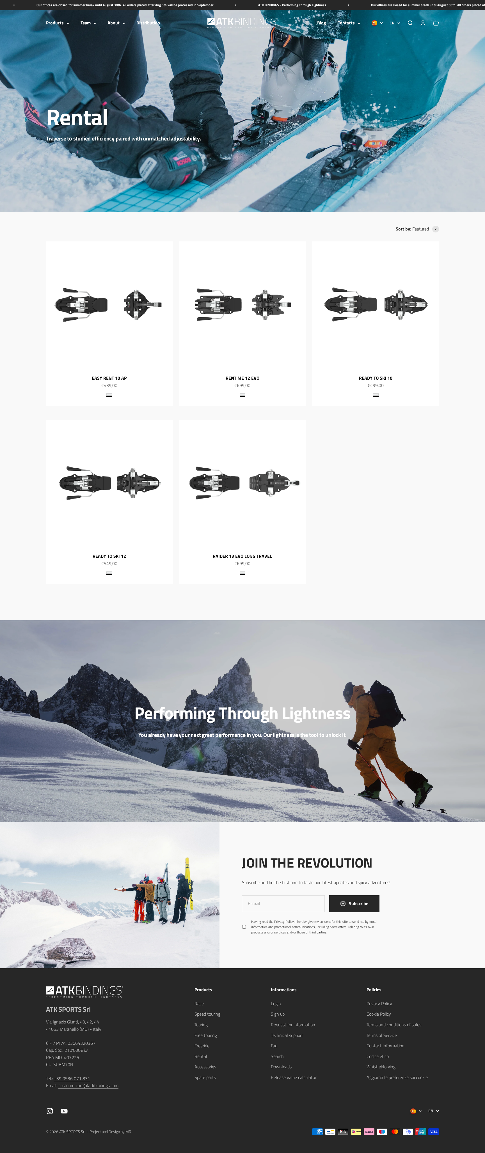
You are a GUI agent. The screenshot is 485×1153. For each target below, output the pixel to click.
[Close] (469, 997)
